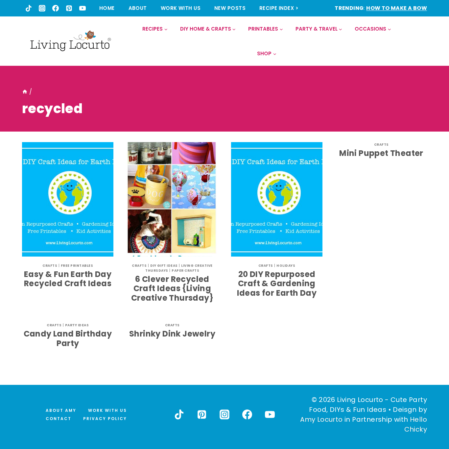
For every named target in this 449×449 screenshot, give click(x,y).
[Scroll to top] (429, 419)
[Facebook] (55, 8)
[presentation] (67, 199)
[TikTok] (28, 8)
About (138, 8)
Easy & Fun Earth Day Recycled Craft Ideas (67, 279)
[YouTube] (82, 8)
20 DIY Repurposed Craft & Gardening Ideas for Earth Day (277, 284)
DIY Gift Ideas (164, 265)
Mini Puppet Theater (381, 153)
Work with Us (181, 8)
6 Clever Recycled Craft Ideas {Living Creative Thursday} (172, 289)
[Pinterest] (69, 8)
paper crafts (185, 270)
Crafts (49, 265)
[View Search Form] (421, 41)
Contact (58, 418)
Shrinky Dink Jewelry (172, 333)
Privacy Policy (105, 418)
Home (107, 8)
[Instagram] (42, 8)
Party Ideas (77, 325)
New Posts (230, 8)
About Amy (61, 410)
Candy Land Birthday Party (68, 338)
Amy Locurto (321, 419)
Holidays (285, 265)
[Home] (25, 92)
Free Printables (77, 265)
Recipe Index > (278, 8)
